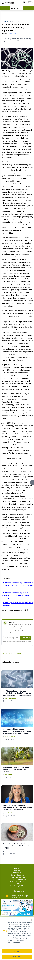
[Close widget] (30, 902)
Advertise (17, 871)
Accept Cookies (17, 956)
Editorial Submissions (17, 875)
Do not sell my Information (17, 879)
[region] (17, 938)
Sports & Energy (7, 653)
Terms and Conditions (17, 882)
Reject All (17, 951)
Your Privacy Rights (17, 886)
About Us (17, 868)
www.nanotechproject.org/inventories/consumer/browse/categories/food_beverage (17, 585)
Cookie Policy (16, 942)
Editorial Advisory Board (17, 877)
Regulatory (17, 653)
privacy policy (10, 643)
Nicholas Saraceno (10, 698)
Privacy (17, 884)
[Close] (32, 920)
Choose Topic (15, 8)
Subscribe (25, 638)
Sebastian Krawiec (10, 813)
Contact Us (17, 873)
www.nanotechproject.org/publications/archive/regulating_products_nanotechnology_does (17, 595)
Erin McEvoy (8, 774)
